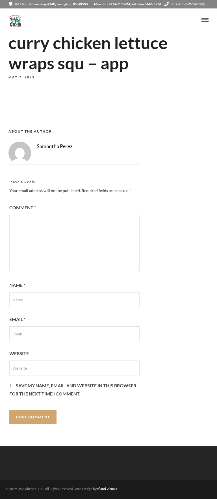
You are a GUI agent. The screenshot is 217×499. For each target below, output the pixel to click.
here (95, 205)
